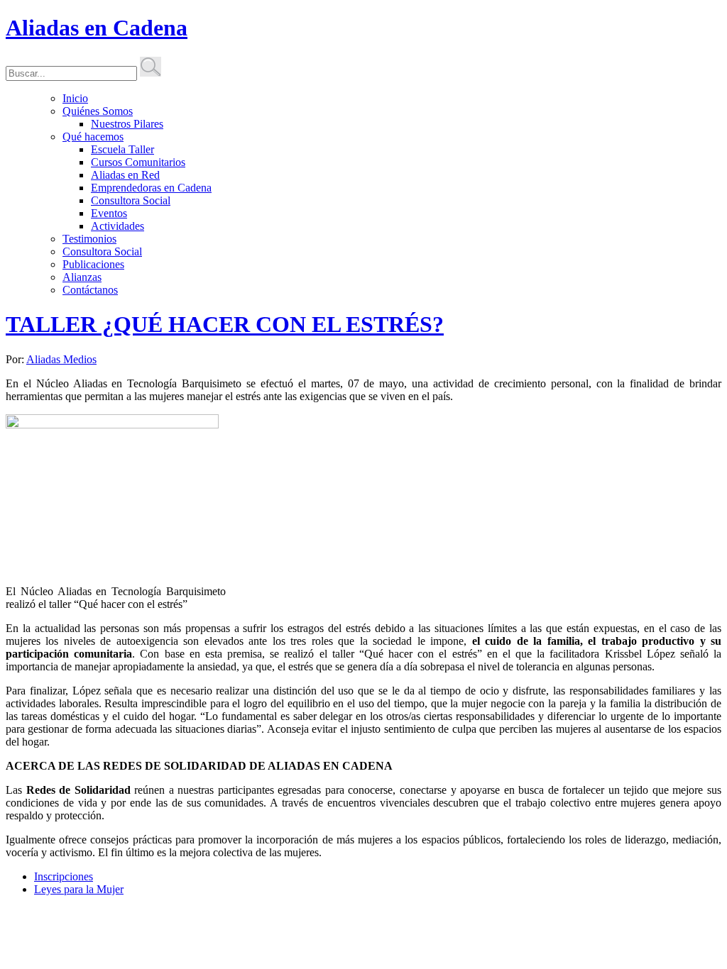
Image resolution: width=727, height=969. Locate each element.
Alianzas (82, 277)
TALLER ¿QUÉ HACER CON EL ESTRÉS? (225, 324)
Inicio (75, 98)
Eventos (109, 213)
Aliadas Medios (61, 359)
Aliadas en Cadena (96, 27)
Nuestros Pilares (127, 124)
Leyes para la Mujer (79, 889)
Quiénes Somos (97, 111)
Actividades (117, 226)
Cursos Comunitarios (138, 162)
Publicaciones (93, 264)
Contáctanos (90, 290)
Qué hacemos (93, 137)
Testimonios (89, 239)
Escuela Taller (122, 149)
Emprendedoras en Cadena (151, 188)
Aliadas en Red (125, 175)
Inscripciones (63, 876)
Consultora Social (130, 200)
